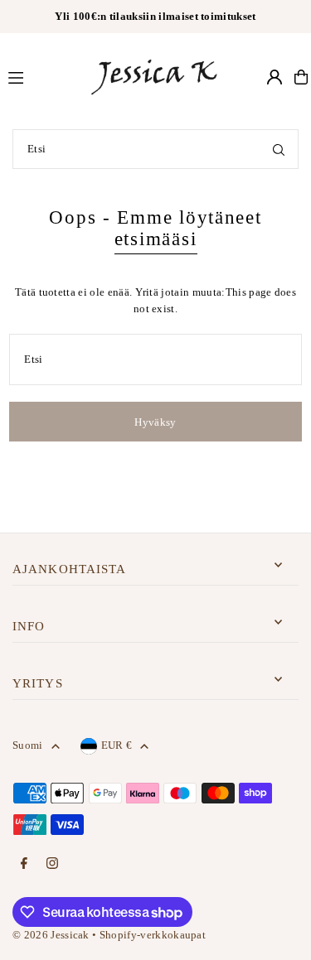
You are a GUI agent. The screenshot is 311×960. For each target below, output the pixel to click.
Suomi (27, 745)
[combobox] (155, 149)
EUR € (117, 745)
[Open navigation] (40, 76)
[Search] (279, 149)
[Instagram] (52, 864)
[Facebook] (24, 864)
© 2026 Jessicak (51, 935)
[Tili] (274, 77)
